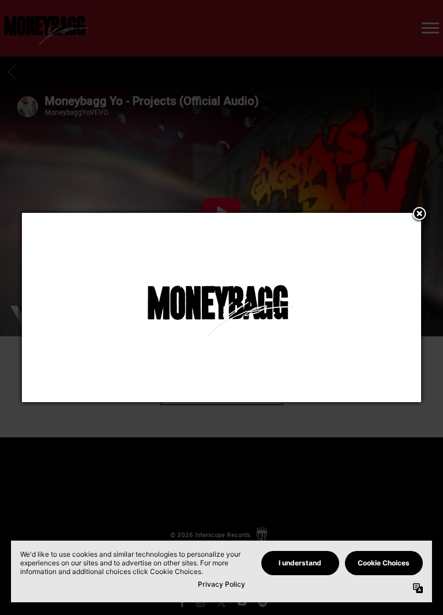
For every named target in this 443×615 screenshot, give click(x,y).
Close (419, 214)
